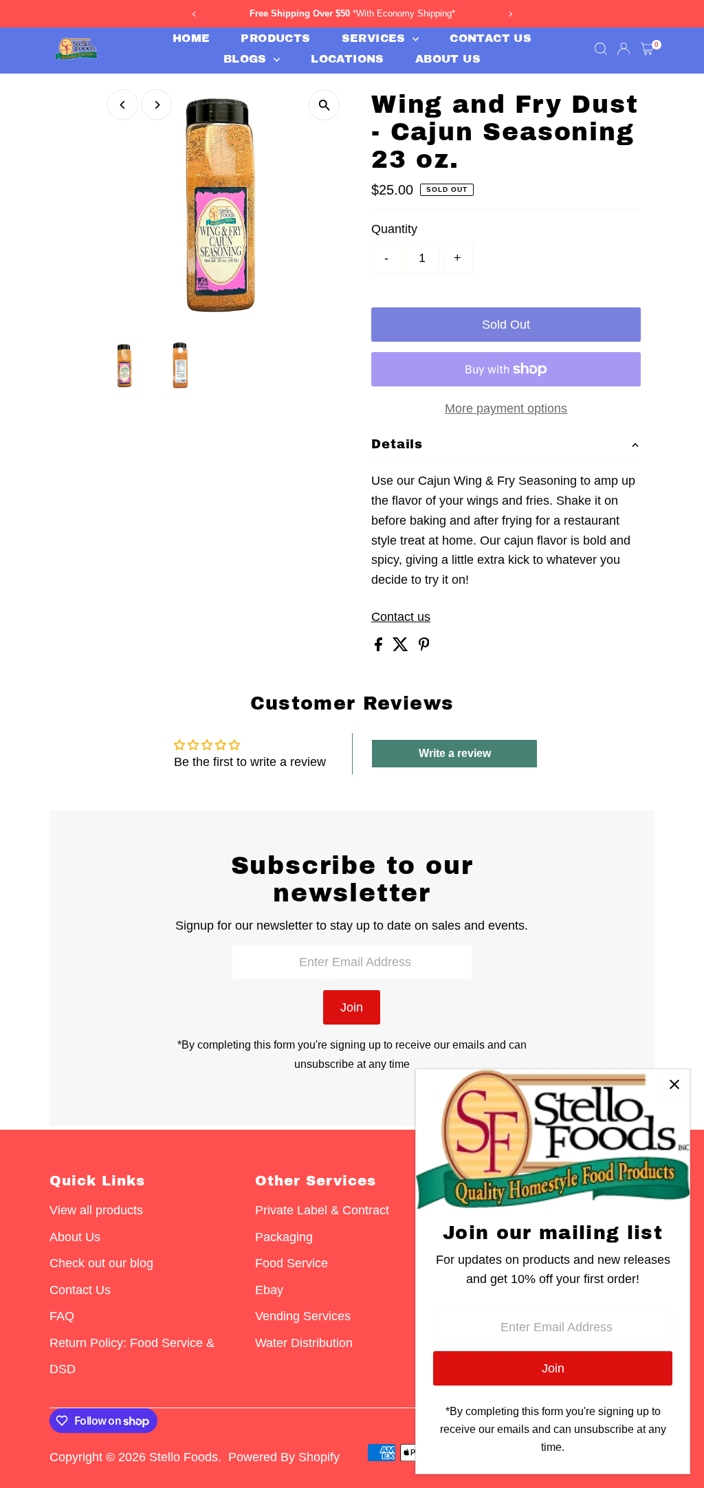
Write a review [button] (455, 753)
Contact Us (490, 38)
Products (275, 38)
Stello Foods (183, 1457)
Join (351, 1007)
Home (191, 38)
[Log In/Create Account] (623, 49)
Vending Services (303, 1316)
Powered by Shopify (284, 1457)
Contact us (400, 617)
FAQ (62, 1316)
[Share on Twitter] (402, 647)
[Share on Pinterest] (424, 647)
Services (376, 38)
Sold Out (506, 324)
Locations (347, 59)
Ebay (269, 1290)
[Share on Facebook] (380, 647)
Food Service (291, 1263)
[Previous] (122, 104)
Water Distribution (304, 1343)
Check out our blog (101, 1263)
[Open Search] (601, 49)
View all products (96, 1210)
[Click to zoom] (324, 104)
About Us (448, 59)
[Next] (156, 104)
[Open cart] (647, 49)
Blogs (246, 59)
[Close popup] (674, 1085)
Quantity (394, 229)
